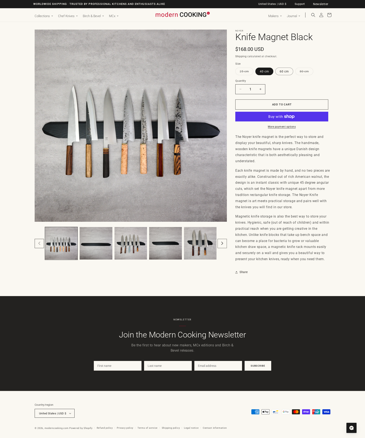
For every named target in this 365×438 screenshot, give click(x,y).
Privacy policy (125, 428)
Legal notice (191, 428)
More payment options (282, 126)
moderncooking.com (57, 428)
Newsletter (320, 4)
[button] (44, 16)
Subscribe (258, 365)
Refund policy (105, 428)
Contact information (215, 428)
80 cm (306, 72)
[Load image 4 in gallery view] (165, 243)
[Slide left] (39, 243)
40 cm (264, 71)
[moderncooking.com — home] (182, 15)
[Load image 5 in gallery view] (200, 243)
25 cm (246, 72)
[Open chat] (351, 428)
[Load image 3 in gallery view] (130, 243)
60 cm (284, 71)
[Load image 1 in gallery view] (61, 243)
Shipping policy (171, 428)
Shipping (241, 56)
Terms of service (148, 428)
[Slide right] (222, 243)
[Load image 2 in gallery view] (96, 243)
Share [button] (244, 272)
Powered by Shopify (81, 428)
